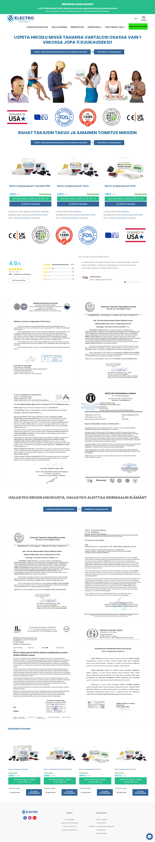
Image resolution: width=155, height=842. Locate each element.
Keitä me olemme (69, 826)
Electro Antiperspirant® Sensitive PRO (57, 769)
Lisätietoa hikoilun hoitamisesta (60, 509)
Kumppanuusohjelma (70, 830)
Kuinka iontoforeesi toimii (37, 27)
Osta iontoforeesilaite (138, 26)
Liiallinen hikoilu (94, 27)
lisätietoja (45, 211)
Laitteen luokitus (19, 280)
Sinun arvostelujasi (59, 27)
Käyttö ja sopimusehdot (69, 823)
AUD (135, 19)
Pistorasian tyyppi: (14, 788)
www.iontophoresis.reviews (37, 215)
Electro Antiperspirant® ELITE (90, 769)
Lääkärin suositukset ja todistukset (101, 826)
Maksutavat (101, 830)
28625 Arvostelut (14, 272)
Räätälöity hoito (77, 27)
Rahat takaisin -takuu (114, 27)
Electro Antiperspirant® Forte (125, 769)
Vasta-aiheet (101, 833)
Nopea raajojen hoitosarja (18, 769)
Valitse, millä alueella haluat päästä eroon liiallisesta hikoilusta (60, 52)
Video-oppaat (101, 819)
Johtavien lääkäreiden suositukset (27, 218)
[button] (125, 281)
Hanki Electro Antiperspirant (109, 52)
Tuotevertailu (101, 823)
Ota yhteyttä (69, 819)
